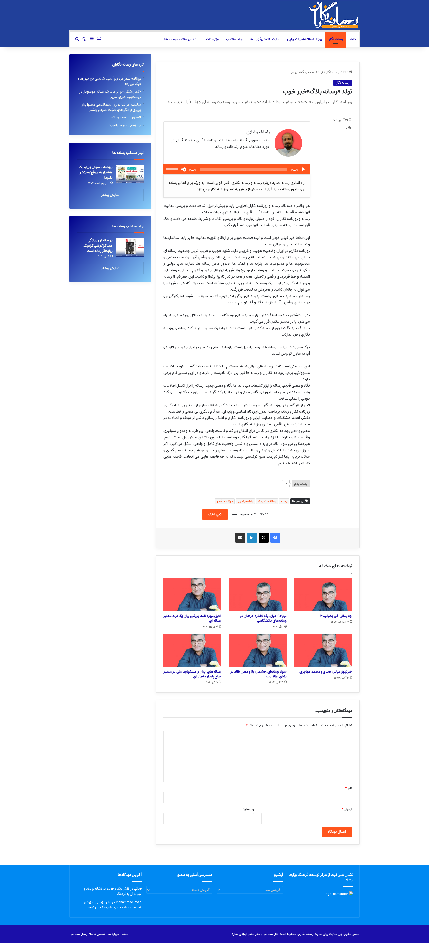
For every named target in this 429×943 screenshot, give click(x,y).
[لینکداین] (252, 538)
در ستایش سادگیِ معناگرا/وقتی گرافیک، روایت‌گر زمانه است (98, 245)
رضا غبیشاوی (245, 501)
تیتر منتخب (211, 39)
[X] (264, 538)
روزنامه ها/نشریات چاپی (304, 39)
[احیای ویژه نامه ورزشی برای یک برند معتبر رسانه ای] (192, 594)
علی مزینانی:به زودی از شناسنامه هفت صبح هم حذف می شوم (111, 904)
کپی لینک (215, 514)
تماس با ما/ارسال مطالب (88, 934)
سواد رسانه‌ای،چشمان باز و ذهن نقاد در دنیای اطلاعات (259, 674)
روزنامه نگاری (224, 501)
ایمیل (346, 809)
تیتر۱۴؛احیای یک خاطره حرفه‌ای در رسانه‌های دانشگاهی (263, 618)
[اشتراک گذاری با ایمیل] (240, 538)
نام (348, 788)
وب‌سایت (248, 809)
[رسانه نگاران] (320, 15)
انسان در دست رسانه (126, 117)
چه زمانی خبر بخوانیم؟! (336, 616)
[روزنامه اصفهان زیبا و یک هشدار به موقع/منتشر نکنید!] (130, 174)
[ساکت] (183, 169)
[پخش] (303, 169)
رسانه (284, 501)
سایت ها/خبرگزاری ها (265, 39)
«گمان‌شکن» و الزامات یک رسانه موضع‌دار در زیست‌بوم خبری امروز (110, 94)
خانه (353, 39)
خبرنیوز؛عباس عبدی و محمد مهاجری (325, 672)
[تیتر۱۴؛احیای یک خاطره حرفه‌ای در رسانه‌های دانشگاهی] (257, 594)
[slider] (173, 168)
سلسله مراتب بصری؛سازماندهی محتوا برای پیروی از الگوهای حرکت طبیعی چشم (111, 107)
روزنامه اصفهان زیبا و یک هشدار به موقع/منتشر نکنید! (96, 172)
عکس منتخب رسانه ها (180, 39)
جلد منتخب (234, 39)
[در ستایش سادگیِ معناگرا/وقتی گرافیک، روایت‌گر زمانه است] (130, 247)
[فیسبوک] (275, 538)
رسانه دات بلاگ (267, 501)
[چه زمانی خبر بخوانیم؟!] (323, 594)
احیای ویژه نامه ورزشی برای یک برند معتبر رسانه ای (192, 618)
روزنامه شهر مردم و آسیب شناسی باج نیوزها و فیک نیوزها (109, 81)
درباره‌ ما (113, 934)
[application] (236, 169)
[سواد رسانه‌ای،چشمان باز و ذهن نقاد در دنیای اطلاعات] (257, 650)
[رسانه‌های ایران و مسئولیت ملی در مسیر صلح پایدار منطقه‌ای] (192, 650)
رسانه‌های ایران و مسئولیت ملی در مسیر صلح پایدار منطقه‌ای (192, 674)
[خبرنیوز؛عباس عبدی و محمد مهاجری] (323, 650)
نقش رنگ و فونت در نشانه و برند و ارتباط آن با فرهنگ (113, 891)
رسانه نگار (336, 39)
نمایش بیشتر (110, 195)
